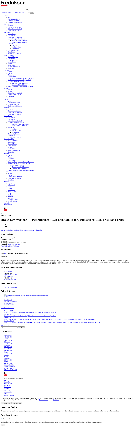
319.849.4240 (8, 350)
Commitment (8, 32)
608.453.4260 (8, 356)
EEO (5, 393)
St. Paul (10, 198)
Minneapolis (11, 185)
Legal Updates (12, 62)
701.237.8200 (8, 353)
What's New (11, 58)
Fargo (9, 193)
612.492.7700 (8, 363)
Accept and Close (17, 403)
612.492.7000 (8, 337)
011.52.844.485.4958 (10, 370)
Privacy (6, 388)
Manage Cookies (5, 403)
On (4, 419)
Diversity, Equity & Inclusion (16, 39)
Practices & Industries (14, 27)
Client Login (8, 383)
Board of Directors (13, 20)
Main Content (14, 12)
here (5, 253)
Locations (11, 96)
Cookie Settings (5, 12)
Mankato (10, 196)
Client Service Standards (15, 29)
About (6, 88)
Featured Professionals (11, 267)
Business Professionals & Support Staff (19, 80)
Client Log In (8, 204)
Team (6, 16)
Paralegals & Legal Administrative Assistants (21, 78)
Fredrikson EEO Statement (19, 42)
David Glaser (8, 271)
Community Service (14, 50)
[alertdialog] (67, 416)
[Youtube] (5, 210)
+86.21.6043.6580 (9, 366)
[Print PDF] (5, 225)
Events (10, 63)
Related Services (8, 291)
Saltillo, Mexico (12, 201)
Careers (6, 70)
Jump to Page (4, 325)
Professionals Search (14, 19)
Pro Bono (11, 43)
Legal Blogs (11, 65)
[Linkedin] (5, 208)
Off (8, 419)
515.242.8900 (8, 340)
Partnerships (15, 48)
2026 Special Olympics (14, 53)
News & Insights (9, 55)
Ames (9, 186)
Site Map (7, 385)
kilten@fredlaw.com (10, 279)
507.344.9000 (8, 360)
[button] (5, 227)
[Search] (28, 12)
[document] (67, 416)
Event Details (7, 234)
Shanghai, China (13, 199)
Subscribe (11, 68)
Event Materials (8, 283)
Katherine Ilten (8, 276)
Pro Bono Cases (16, 47)
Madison (10, 195)
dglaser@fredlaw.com (10, 274)
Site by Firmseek (9, 395)
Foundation (11, 52)
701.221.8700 (8, 343)
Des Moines (11, 190)
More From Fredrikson (7, 308)
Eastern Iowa (12, 191)
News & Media (12, 60)
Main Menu (22, 12)
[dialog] (67, 400)
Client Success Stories (14, 30)
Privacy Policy (43, 400)
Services (6, 24)
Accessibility (8, 392)
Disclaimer (7, 387)
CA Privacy (7, 390)
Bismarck (10, 188)
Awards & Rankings (14, 66)
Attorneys (11, 75)
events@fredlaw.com (14, 244)
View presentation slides (11, 287)
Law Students (12, 76)
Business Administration (15, 22)
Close (2, 425)
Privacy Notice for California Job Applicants (21, 86)
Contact (6, 181)
